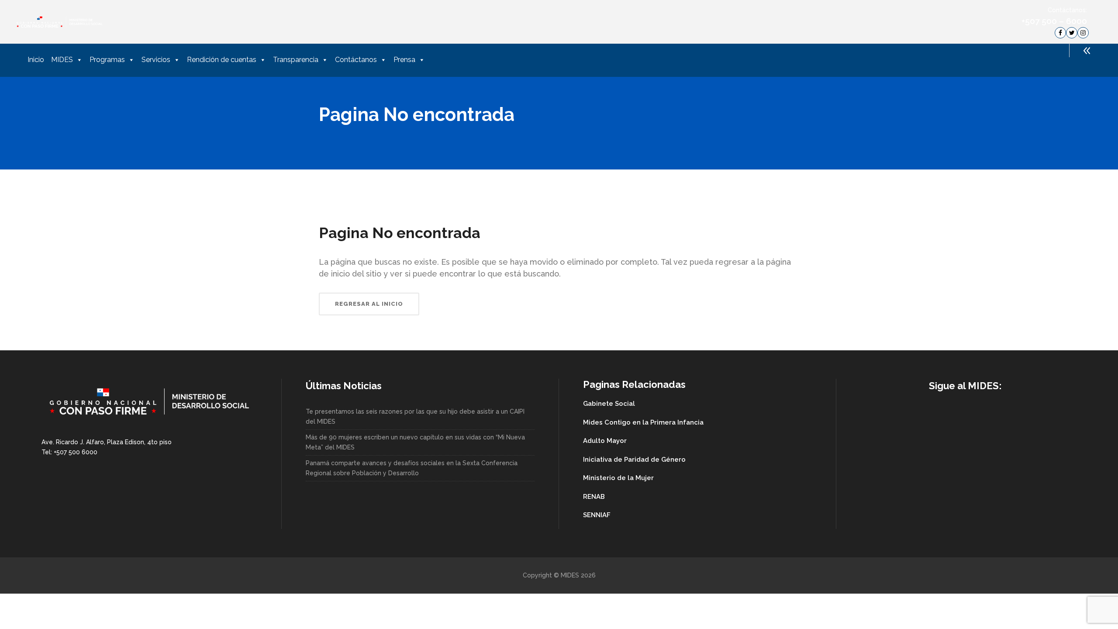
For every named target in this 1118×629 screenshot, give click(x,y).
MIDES (62, 59)
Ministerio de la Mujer (618, 478)
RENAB (594, 497)
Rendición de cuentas (221, 59)
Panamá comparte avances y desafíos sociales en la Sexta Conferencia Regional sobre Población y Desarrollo (412, 468)
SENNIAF (597, 515)
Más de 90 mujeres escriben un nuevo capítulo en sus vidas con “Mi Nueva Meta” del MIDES (415, 442)
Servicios (155, 59)
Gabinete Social (609, 404)
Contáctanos (356, 59)
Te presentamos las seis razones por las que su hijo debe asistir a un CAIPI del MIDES (415, 416)
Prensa (404, 59)
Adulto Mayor (605, 441)
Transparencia (295, 59)
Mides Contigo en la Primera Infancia (643, 422)
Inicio (36, 59)
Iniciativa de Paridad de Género (634, 459)
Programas (107, 59)
